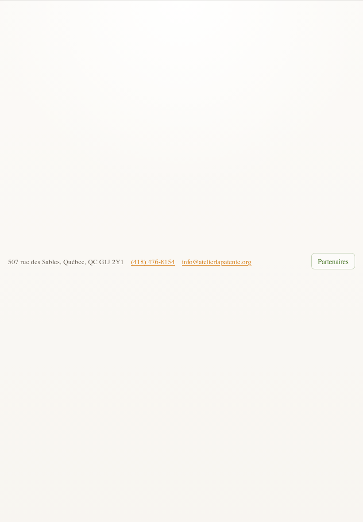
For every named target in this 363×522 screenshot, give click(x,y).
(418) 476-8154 (153, 261)
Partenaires (333, 261)
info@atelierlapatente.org (216, 261)
